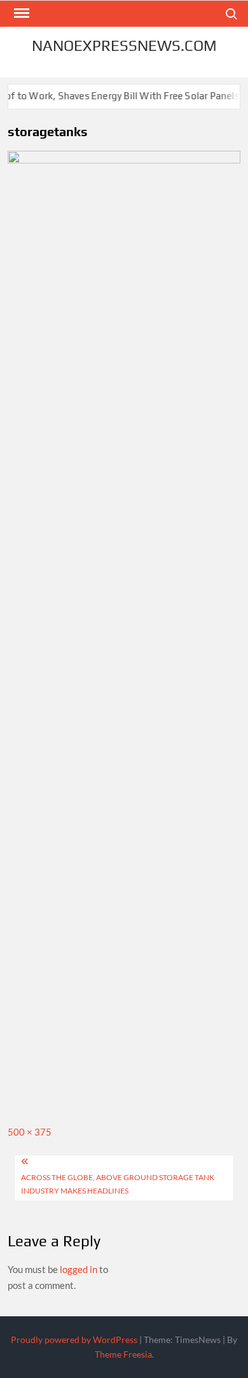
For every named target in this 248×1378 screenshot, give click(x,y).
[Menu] (20, 13)
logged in (78, 1269)
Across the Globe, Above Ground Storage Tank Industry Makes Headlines (117, 1184)
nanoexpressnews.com (124, 45)
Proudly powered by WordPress (74, 1339)
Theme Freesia (123, 1354)
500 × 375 (30, 1132)
